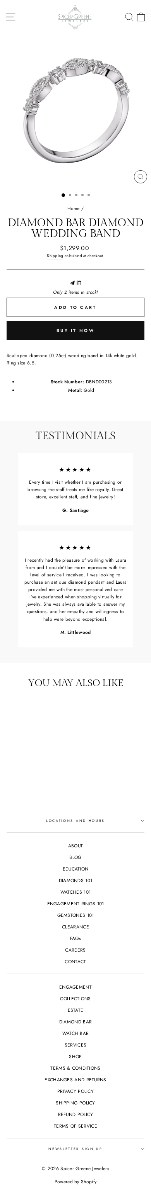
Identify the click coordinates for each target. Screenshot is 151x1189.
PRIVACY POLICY (75, 1091)
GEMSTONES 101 (75, 915)
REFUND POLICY (75, 1114)
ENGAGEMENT (75, 987)
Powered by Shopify (75, 1181)
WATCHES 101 (75, 892)
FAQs (75, 938)
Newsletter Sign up (75, 1148)
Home (73, 208)
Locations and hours (75, 820)
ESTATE (76, 1010)
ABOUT (75, 845)
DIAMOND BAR (75, 1021)
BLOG (75, 857)
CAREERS (75, 950)
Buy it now (75, 330)
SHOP (75, 1056)
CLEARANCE (75, 926)
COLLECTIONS (75, 998)
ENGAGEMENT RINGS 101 (75, 903)
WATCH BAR (75, 1033)
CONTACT (75, 961)
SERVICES (75, 1045)
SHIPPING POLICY (75, 1102)
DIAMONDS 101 (76, 880)
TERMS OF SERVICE (75, 1126)
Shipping (55, 256)
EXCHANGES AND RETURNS (75, 1079)
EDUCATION (76, 868)
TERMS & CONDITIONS (75, 1068)
